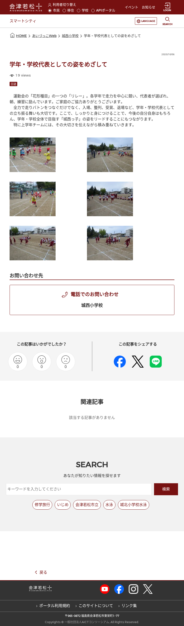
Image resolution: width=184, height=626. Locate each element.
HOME (21, 36)
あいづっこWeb (44, 36)
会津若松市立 (86, 504)
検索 (166, 489)
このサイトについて (96, 605)
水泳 (109, 504)
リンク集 (129, 605)
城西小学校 (70, 36)
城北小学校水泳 (133, 504)
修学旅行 (42, 504)
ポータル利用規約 (54, 605)
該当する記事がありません (92, 417)
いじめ (63, 504)
